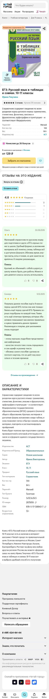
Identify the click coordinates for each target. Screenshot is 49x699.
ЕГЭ (28, 463)
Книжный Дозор (10, 608)
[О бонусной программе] (32, 143)
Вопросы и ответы (11, 613)
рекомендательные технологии (17, 666)
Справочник (32, 476)
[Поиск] (24, 695)
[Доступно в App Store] (14, 682)
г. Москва (26, 150)
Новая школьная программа (34, 456)
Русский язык (32, 472)
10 (27, 468)
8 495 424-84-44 (11, 632)
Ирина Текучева (10, 97)
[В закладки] (40, 161)
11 (30, 468)
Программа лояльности (13, 598)
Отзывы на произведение (23, 375)
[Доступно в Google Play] (21, 682)
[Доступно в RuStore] (34, 682)
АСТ (45, 134)
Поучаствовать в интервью (15, 618)
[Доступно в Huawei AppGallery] (27, 682)
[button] (24, 639)
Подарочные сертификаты (15, 603)
